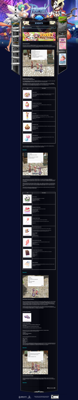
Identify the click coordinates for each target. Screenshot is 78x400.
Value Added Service (15, 43)
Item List (15, 48)
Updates (15, 33)
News (15, 32)
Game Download (15, 59)
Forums (15, 53)
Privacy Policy (36, 396)
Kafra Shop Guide (15, 47)
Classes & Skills (15, 41)
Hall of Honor (15, 55)
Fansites (15, 54)
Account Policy (47, 396)
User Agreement (41, 396)
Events (15, 34)
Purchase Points (15, 49)
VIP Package (16, 42)
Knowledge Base (15, 65)
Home (50, 24)
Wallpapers (15, 60)
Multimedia (15, 61)
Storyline (15, 38)
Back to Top (24, 149)
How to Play (15, 39)
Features (15, 40)
